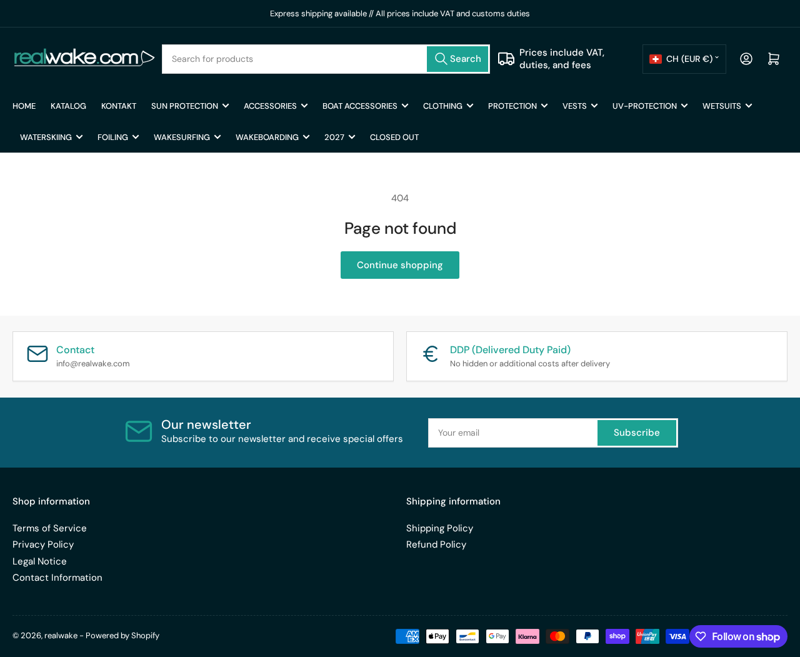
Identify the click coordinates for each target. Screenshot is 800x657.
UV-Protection (644, 106)
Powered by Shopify (122, 635)
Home (24, 106)
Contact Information (57, 577)
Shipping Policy (439, 528)
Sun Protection (184, 106)
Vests (574, 106)
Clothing (442, 106)
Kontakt (118, 106)
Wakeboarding (267, 137)
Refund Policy (436, 544)
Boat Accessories (360, 106)
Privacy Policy (43, 544)
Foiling (113, 137)
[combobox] (326, 59)
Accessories (270, 106)
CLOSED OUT (394, 137)
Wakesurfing (182, 137)
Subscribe (637, 432)
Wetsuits (721, 106)
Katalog (68, 106)
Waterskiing (46, 137)
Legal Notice (39, 561)
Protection (512, 106)
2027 (334, 137)
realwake (61, 635)
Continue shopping (400, 265)
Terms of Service (49, 528)
